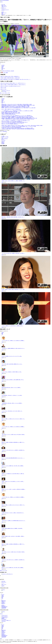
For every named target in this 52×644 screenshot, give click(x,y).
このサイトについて (4, 615)
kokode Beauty (4, 634)
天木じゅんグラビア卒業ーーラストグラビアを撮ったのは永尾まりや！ (12, 121)
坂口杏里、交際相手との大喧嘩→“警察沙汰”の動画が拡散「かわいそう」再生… (13, 289)
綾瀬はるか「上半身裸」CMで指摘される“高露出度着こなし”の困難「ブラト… (13, 442)
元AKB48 (3, 98)
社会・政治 (3, 4)
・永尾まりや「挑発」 (3, 87)
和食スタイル (4, 601)
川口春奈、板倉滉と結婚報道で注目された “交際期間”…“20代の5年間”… (12, 528)
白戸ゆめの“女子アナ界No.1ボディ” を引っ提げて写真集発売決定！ (11, 127)
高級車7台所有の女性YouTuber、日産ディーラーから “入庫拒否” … (11, 387)
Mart (2, 597)
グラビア (3, 585)
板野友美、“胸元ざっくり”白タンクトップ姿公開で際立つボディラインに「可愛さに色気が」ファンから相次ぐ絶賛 (18, 107)
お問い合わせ (4, 621)
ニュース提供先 (4, 619)
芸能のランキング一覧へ (3, 570)
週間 (2, 333)
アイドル (3, 9)
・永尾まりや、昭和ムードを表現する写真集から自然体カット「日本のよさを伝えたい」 (13, 84)
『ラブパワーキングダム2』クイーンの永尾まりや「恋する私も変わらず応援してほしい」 (15, 122)
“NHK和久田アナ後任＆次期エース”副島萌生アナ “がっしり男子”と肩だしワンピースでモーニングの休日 (17, 116)
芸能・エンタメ (4, 5)
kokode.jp (3, 605)
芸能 (2, 6)
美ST (2, 598)
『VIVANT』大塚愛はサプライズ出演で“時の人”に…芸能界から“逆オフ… (12, 325)
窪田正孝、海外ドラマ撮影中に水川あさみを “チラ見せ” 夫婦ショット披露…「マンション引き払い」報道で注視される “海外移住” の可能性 (22, 125)
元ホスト (3, 99)
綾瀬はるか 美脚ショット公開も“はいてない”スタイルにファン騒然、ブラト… (13, 418)
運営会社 (3, 618)
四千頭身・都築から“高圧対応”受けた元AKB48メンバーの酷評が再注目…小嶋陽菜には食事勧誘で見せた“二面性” (18, 105)
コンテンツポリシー (4, 616)
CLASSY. (3, 594)
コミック (3, 10)
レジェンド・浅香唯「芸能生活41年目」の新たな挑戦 (9, 111)
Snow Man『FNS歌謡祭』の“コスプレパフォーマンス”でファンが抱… (12, 356)
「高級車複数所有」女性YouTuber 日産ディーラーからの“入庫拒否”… (12, 403)
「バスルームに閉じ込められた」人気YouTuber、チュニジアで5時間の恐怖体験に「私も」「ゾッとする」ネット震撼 (19, 126)
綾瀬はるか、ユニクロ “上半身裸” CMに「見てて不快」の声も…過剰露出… (13, 465)
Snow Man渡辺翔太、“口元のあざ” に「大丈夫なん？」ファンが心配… (12, 395)
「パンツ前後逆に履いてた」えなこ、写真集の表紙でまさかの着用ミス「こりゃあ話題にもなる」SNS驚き (17, 110)
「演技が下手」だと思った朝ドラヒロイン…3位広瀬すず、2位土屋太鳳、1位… (13, 559)
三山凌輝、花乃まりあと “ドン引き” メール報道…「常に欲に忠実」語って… (13, 512)
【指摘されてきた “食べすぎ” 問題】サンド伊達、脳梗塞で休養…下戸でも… (13, 379)
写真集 (3, 100)
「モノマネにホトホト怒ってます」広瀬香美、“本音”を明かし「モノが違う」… (13, 253)
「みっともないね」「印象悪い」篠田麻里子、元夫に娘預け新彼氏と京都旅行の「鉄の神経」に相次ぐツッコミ (18, 117)
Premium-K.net (4, 600)
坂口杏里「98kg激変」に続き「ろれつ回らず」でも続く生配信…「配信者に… (13, 536)
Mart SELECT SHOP (4, 606)
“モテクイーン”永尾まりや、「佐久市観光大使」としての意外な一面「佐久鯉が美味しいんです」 (16, 120)
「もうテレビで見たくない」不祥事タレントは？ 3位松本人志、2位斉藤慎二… (13, 340)
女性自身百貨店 (4, 607)
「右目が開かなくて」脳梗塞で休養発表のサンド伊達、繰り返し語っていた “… (13, 348)
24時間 (3, 332)
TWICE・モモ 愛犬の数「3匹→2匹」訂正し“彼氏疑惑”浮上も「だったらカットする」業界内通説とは (17, 115)
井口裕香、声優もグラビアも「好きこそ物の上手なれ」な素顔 (11, 112)
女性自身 (3, 602)
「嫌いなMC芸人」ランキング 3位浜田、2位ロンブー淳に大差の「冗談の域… (13, 434)
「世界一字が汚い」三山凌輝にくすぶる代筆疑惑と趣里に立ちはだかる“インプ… (13, 520)
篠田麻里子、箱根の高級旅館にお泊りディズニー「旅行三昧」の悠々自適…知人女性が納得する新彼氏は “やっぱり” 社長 (19, 118)
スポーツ (3, 7)
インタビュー (5, 6)
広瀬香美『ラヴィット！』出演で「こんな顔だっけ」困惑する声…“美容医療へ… (13, 489)
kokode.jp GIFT (4, 608)
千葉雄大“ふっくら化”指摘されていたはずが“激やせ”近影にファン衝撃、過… (13, 473)
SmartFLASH (3, 632)
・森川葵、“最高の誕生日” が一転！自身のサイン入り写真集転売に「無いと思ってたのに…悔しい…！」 (15, 79)
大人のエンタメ (6, 9)
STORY (3, 626)
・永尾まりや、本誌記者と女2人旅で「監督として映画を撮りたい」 (10, 76)
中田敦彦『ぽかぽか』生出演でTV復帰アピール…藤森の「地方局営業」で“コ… (13, 180)
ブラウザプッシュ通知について (6, 620)
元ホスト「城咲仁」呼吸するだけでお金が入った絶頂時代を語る (11, 109)
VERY (2, 595)
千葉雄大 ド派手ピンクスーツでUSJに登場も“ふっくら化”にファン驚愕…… (13, 481)
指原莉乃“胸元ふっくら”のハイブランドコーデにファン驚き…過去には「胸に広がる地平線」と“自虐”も (17, 104)
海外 (2, 102)
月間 (2, 334)
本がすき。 (3, 603)
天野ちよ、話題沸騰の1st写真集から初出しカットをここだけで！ (11, 113)
